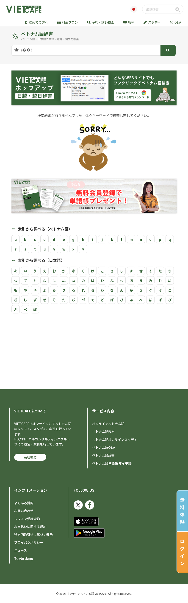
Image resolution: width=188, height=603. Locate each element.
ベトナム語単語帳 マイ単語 (111, 463)
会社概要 (30, 457)
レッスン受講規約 (27, 518)
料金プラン (70, 22)
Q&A (177, 22)
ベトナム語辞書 (103, 455)
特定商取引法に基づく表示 (33, 534)
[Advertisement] (94, 350)
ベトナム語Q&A (103, 447)
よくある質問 (23, 503)
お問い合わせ (23, 510)
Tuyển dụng (23, 558)
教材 (131, 22)
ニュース (20, 550)
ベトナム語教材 (103, 431)
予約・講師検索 (103, 22)
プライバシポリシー (28, 542)
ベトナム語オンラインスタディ (114, 439)
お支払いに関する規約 (30, 526)
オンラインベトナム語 (108, 423)
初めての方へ (38, 22)
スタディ (154, 22)
